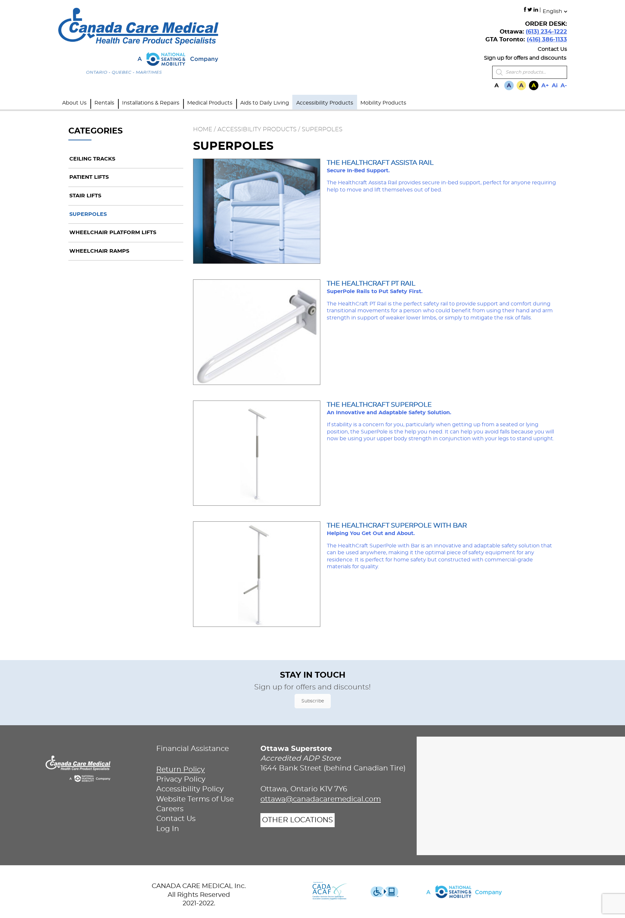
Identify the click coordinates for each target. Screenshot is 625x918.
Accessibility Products (324, 103)
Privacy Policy (180, 779)
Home (202, 129)
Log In (167, 829)
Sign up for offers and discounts (525, 58)
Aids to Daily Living (264, 103)
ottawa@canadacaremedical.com (320, 799)
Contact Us (552, 49)
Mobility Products (383, 103)
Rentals (104, 103)
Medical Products (209, 103)
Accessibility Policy (190, 789)
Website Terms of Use (195, 799)
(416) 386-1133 (547, 40)
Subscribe (312, 701)
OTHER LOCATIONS (297, 820)
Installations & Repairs (150, 103)
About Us (74, 103)
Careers (170, 809)
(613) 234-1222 (546, 32)
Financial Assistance (192, 749)
